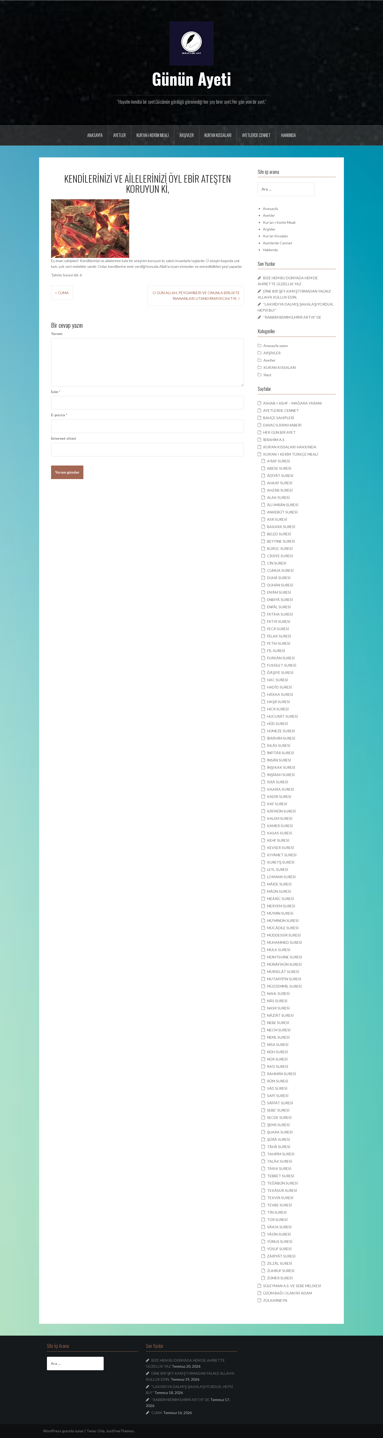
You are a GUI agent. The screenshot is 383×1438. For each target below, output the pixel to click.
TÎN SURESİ (277, 1212)
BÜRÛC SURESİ (280, 548)
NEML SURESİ (278, 1037)
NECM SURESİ (279, 1030)
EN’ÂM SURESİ (279, 592)
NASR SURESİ (278, 1008)
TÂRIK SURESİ (279, 1168)
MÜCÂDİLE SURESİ (283, 928)
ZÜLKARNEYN (275, 1300)
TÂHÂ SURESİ (278, 1146)
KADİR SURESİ (279, 796)
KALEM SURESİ (279, 818)
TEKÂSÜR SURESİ (282, 1190)
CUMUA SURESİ (280, 570)
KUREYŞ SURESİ (280, 862)
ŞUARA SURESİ (280, 1132)
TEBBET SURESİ (280, 1176)
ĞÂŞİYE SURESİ (280, 672)
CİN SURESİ (276, 563)
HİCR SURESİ (278, 709)
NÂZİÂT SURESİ (280, 1015)
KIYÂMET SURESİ (281, 855)
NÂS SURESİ (277, 1001)
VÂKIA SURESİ (279, 1227)
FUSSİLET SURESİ (281, 665)
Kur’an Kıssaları (218, 135)
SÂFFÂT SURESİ (280, 1103)
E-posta (59, 415)
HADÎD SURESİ (279, 687)
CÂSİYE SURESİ (280, 556)
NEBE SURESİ (278, 1022)
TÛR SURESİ (277, 1219)
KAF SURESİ (277, 804)
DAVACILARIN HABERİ (282, 425)
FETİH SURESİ (278, 643)
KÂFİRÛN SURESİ (281, 811)
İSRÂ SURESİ (277, 782)
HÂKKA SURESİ (280, 694)
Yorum (56, 333)
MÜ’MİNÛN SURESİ (283, 920)
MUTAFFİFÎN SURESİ (284, 979)
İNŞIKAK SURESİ (281, 767)
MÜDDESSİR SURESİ (284, 935)
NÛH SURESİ (277, 1052)
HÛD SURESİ (277, 723)
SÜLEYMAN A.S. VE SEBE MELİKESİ (292, 1286)
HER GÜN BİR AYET (279, 432)
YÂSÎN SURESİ (279, 1234)
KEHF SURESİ (278, 840)
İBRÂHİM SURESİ (281, 738)
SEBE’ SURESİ (278, 1110)
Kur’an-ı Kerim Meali (153, 135)
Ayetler (119, 135)
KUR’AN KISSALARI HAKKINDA (289, 447)
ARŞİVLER (272, 353)
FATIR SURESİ (278, 621)
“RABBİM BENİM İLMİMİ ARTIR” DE (292, 317)
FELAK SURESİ (279, 636)
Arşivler (187, 135)
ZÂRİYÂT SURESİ (281, 1256)
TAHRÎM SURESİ (280, 1154)
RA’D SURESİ (277, 1066)
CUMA (63, 292)
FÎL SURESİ (276, 650)
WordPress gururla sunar (63, 1431)
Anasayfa (95, 135)
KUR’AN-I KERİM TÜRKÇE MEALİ (290, 454)
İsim (55, 391)
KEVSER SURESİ (280, 847)
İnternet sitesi (63, 438)
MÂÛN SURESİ (279, 891)
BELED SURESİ (279, 534)
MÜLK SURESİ (278, 949)
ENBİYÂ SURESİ (280, 599)
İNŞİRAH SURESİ (281, 774)
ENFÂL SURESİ (279, 607)
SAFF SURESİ (277, 1095)
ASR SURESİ (277, 519)
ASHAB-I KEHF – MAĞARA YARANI (292, 403)
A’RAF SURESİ (278, 461)
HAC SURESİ (277, 680)
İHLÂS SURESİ (278, 745)
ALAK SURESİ (278, 497)
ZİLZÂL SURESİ (279, 1263)
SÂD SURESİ (277, 1088)
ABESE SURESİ (279, 468)
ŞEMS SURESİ (278, 1125)
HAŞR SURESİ (278, 701)
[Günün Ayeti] (191, 43)
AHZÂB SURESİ (280, 490)
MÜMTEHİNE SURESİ (284, 957)
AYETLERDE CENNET (281, 410)
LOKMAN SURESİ (281, 877)
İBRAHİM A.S (274, 439)
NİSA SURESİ (277, 1044)
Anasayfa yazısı (275, 345)
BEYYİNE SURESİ (281, 541)
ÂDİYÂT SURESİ (280, 475)
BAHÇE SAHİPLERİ (278, 418)
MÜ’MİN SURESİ (280, 913)
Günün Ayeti (191, 78)
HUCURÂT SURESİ (282, 716)
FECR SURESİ (278, 629)
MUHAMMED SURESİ (284, 942)
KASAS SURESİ (279, 833)
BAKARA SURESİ (281, 526)
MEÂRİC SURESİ (280, 898)
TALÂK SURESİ (279, 1161)
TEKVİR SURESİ (280, 1197)
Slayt (267, 375)
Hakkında (288, 135)
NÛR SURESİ (277, 1059)
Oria (100, 1431)
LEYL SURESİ (277, 869)
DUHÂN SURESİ (280, 585)
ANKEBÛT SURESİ (282, 512)
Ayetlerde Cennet (256, 135)
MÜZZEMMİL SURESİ (284, 986)
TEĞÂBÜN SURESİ (282, 1183)
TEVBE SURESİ (279, 1205)
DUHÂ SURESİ (279, 577)
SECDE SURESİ (279, 1117)
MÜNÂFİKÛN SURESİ (284, 964)
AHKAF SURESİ (279, 483)
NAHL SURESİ (278, 993)
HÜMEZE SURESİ (281, 731)
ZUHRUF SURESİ (280, 1270)
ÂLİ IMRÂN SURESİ (282, 505)
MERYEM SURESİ (281, 906)
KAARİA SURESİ (280, 789)
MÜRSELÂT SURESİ (283, 971)
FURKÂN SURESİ (281, 658)
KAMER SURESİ (280, 825)
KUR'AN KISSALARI (279, 367)
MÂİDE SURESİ (279, 884)
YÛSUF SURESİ (279, 1249)
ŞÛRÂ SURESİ (278, 1139)
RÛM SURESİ (277, 1081)
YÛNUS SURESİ (279, 1241)
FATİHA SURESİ (280, 614)
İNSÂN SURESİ (279, 760)
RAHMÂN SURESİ (281, 1073)
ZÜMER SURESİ (280, 1278)
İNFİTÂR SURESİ (280, 753)
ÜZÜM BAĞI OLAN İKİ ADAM (287, 1293)
